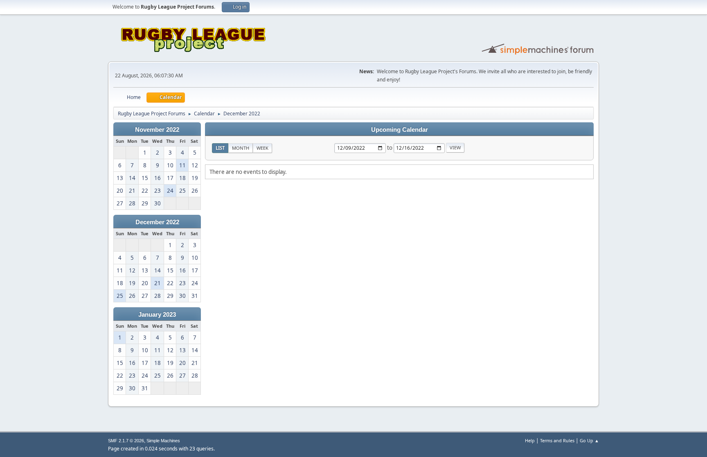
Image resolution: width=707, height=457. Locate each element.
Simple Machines (163, 440)
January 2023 (157, 314)
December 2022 (157, 222)
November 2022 (157, 129)
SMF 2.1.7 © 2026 (126, 440)
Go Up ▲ (589, 440)
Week (262, 148)
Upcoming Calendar (399, 129)
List (220, 148)
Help (530, 440)
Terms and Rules (557, 440)
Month (240, 148)
